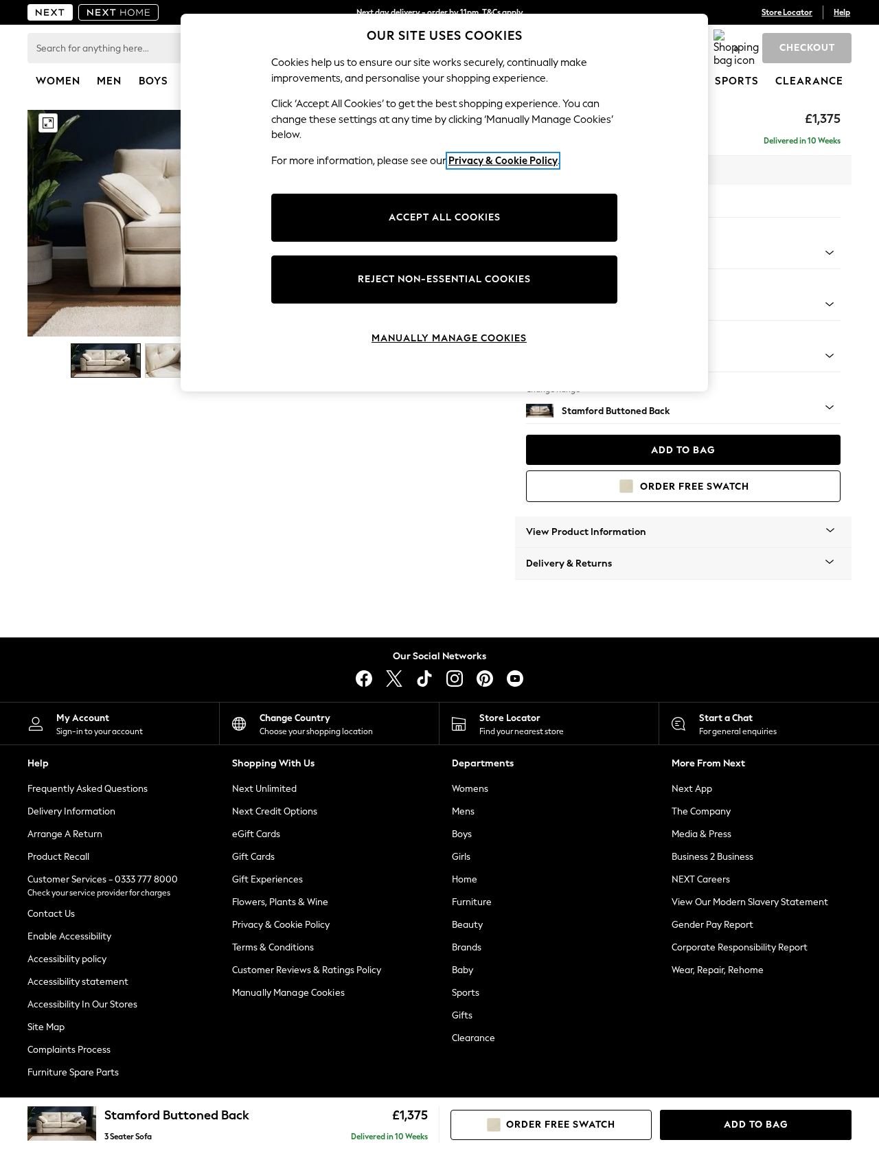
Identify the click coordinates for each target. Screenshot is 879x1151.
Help (842, 12)
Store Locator (787, 12)
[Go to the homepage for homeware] (118, 12)
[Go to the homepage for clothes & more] (50, 12)
